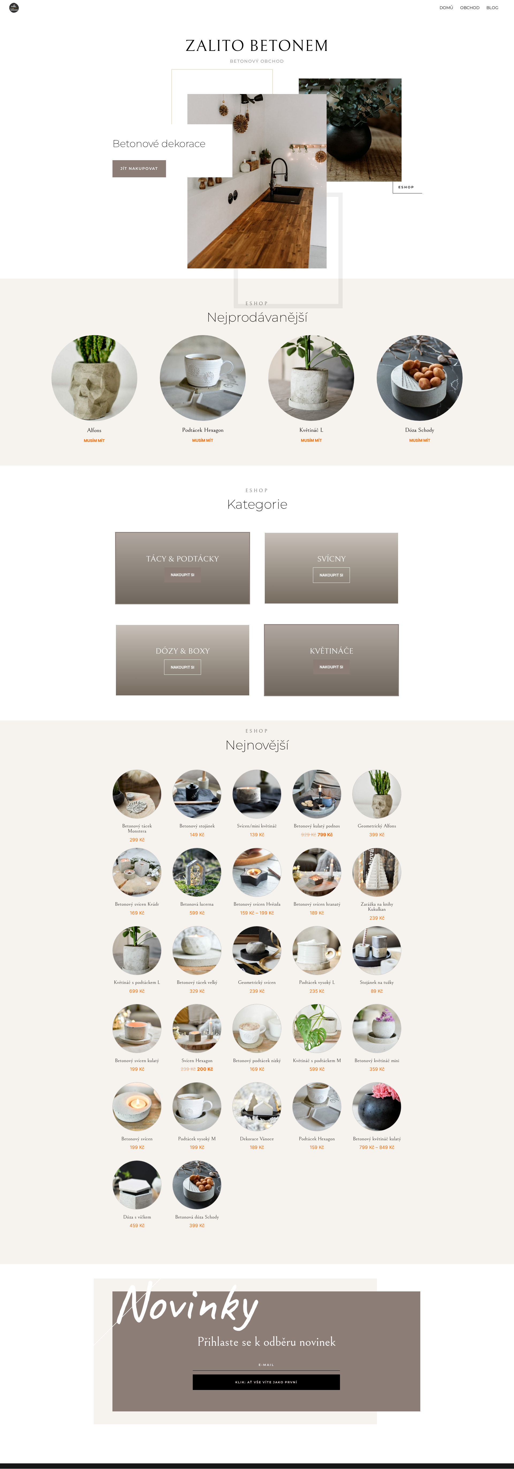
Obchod (469, 8)
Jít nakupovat (139, 168)
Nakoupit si (182, 574)
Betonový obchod (257, 61)
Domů (446, 8)
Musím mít (94, 440)
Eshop (406, 187)
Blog (492, 8)
